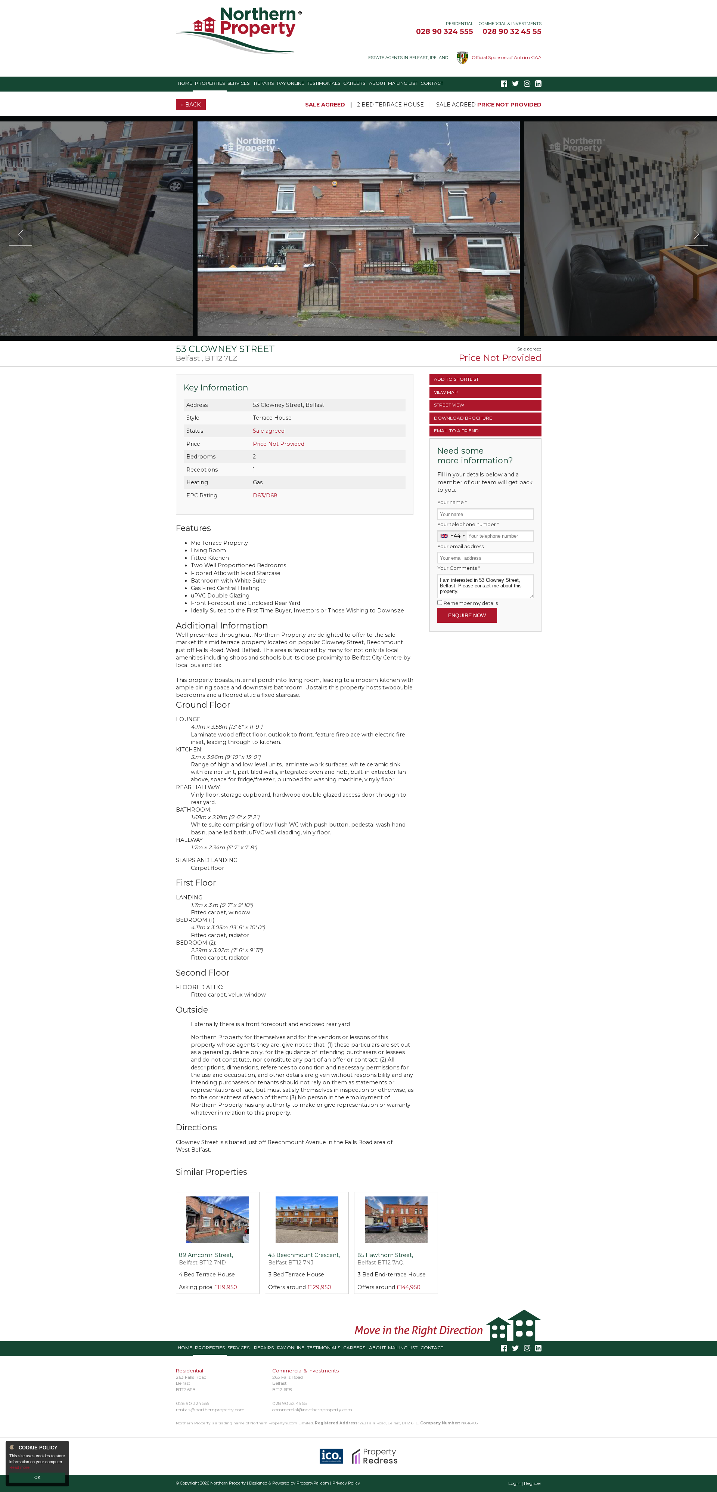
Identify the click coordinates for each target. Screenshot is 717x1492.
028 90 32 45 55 (511, 31)
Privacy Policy (346, 1483)
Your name (452, 502)
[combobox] (452, 536)
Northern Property (228, 1483)
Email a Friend (456, 430)
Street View (449, 405)
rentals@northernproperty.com (210, 1409)
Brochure (463, 418)
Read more (19, 1467)
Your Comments (458, 568)
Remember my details (471, 603)
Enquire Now (467, 615)
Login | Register (524, 1483)
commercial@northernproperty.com (312, 1409)
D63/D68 (265, 495)
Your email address (460, 546)
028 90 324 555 (444, 31)
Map (446, 392)
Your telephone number (468, 524)
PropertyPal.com (313, 1483)
